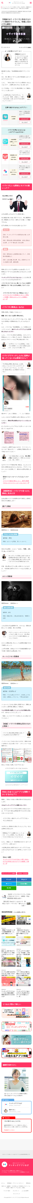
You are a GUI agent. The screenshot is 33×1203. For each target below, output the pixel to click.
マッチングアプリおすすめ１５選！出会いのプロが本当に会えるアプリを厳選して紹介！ (16, 861)
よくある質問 (25, 1190)
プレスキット (16, 1190)
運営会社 (28, 1183)
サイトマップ (16, 1193)
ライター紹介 (7, 1190)
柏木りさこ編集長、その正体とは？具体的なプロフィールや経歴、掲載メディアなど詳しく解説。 (16, 1187)
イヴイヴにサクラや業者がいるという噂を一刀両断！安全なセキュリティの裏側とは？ (16, 297)
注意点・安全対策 (21, 7)
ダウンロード (24, 118)
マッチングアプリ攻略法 (11, 7)
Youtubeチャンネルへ (9, 1130)
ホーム (3, 7)
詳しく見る (24, 122)
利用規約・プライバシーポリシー (15, 1183)
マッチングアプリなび (15, 1197)
